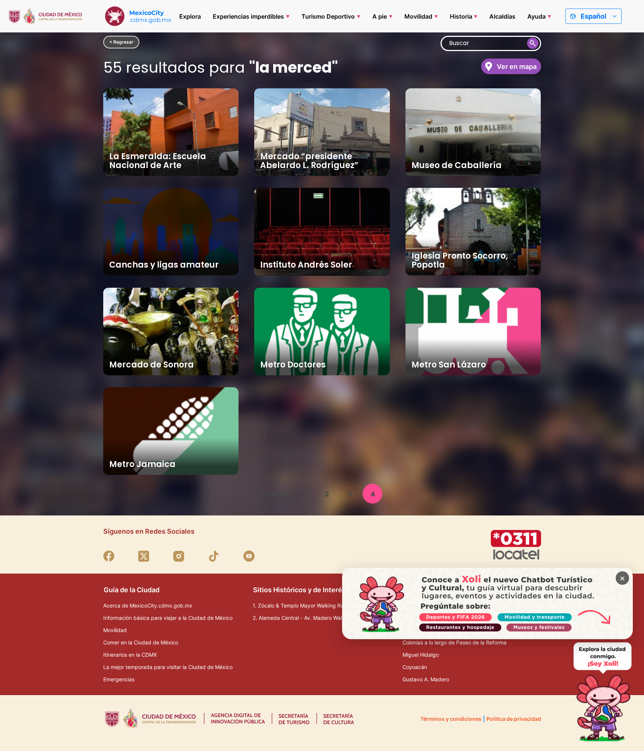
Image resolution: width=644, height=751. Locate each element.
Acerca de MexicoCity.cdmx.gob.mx (147, 605)
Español (593, 16)
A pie (379, 16)
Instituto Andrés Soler (306, 265)
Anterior (276, 494)
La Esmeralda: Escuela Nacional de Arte (157, 161)
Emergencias (119, 679)
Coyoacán (414, 667)
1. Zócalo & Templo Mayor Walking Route (302, 605)
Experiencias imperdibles (248, 16)
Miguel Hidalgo (420, 654)
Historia (461, 16)
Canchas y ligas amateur (164, 265)
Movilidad (418, 16)
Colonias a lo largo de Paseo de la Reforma (454, 642)
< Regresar (121, 42)
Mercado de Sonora (151, 364)
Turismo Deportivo (328, 16)
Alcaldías (502, 16)
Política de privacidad (513, 719)
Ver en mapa (517, 66)
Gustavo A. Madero (425, 679)
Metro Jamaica (142, 464)
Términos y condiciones (451, 719)
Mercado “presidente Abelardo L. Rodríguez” (309, 161)
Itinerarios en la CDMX (130, 654)
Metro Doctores (293, 364)
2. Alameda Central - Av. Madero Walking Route (310, 618)
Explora (190, 16)
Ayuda (536, 16)
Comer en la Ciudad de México (140, 642)
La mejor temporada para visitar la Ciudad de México (168, 667)
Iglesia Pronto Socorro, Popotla (459, 260)
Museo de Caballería (456, 165)
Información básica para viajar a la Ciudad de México (168, 618)
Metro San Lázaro (448, 364)
